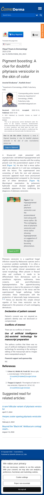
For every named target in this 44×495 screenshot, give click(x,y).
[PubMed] (21, 376)
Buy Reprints (16, 34)
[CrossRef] (14, 376)
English (7, 44)
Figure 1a (11, 165)
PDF (36, 35)
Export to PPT (14, 251)
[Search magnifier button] (41, 15)
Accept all (22, 489)
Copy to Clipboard (11, 147)
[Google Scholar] (24, 388)
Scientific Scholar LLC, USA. (18, 454)
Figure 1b (34, 181)
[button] (40, 8)
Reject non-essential (22, 483)
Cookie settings (22, 477)
